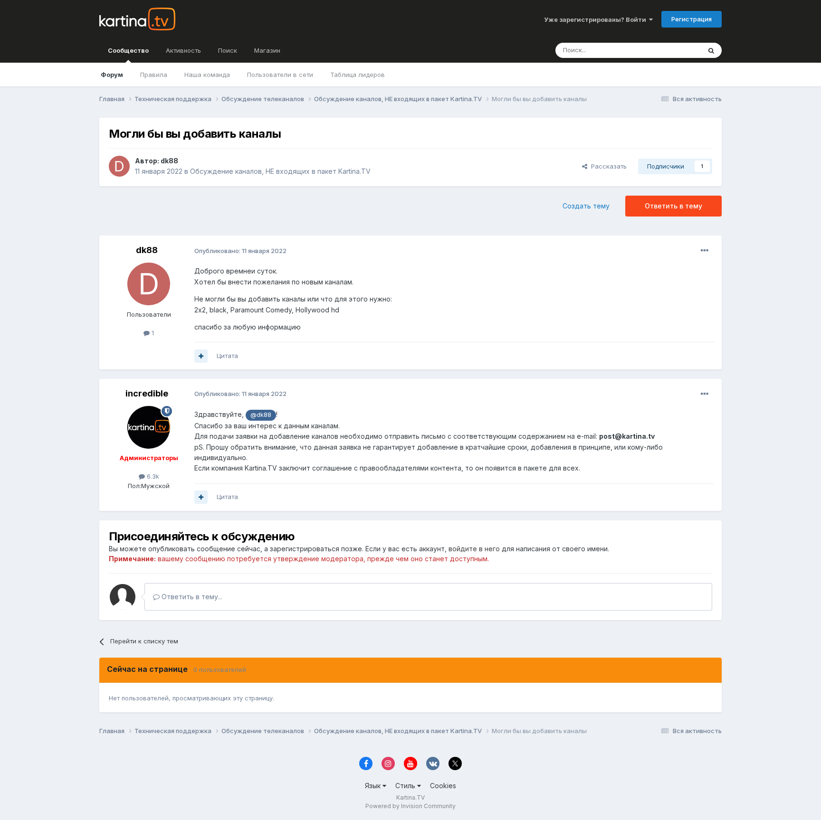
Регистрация (691, 19)
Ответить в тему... (191, 597)
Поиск (227, 50)
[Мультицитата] (201, 356)
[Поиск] (711, 50)
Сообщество (128, 50)
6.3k (152, 476)
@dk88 (260, 414)
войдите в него (474, 549)
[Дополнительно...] (704, 250)
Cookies (443, 786)
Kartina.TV (410, 797)
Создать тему (586, 206)
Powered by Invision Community (410, 806)
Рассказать (607, 166)
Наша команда (207, 74)
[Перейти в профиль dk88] (119, 166)
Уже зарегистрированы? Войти (596, 19)
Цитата (227, 355)
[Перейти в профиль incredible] (148, 427)
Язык (373, 786)
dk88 (169, 161)
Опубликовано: (240, 250)
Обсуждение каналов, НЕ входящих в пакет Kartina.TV (280, 171)
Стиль (406, 786)
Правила (153, 74)
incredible (146, 393)
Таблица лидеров (357, 74)
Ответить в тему (673, 206)
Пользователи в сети (280, 74)
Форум (112, 74)
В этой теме (671, 50)
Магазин (267, 50)
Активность (183, 50)
